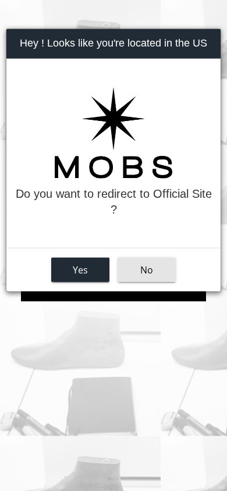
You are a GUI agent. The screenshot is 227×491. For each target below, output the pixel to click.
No (146, 270)
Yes (80, 270)
